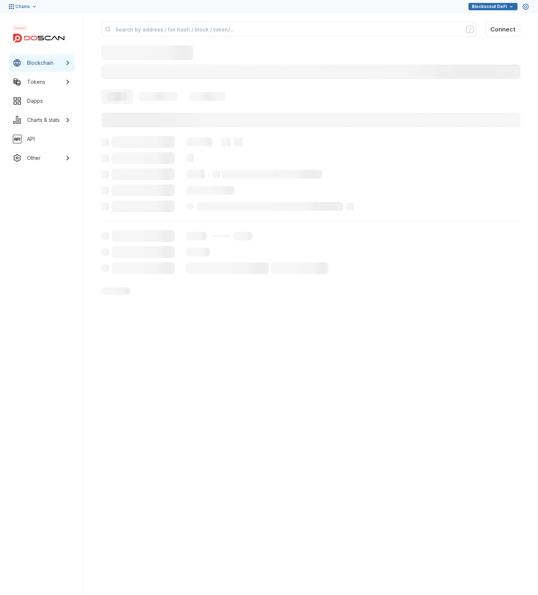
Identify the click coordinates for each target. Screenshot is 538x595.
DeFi (489, 6)
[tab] (117, 96)
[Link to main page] (38, 38)
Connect (502, 29)
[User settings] (525, 6)
